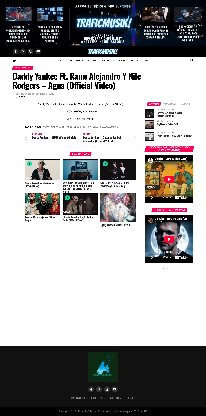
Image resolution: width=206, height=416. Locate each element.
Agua (46, 127)
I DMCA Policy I (115, 398)
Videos (122, 60)
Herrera (21, 96)
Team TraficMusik (79, 398)
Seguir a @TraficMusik (80, 118)
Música (79, 60)
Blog (69, 60)
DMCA (145, 60)
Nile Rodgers (74, 127)
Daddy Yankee (58, 127)
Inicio (60, 60)
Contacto (134, 60)
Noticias (92, 60)
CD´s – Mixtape (108, 60)
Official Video (91, 127)
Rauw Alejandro (109, 127)
